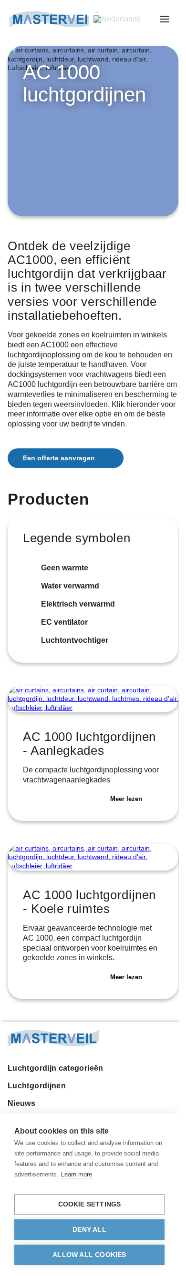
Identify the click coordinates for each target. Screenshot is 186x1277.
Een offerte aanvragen (59, 458)
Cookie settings (89, 1204)
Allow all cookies (89, 1254)
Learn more (76, 1174)
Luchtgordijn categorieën (55, 1068)
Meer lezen (126, 798)
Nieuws (21, 1103)
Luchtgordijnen (37, 1086)
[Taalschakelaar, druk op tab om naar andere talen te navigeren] (122, 19)
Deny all (89, 1229)
